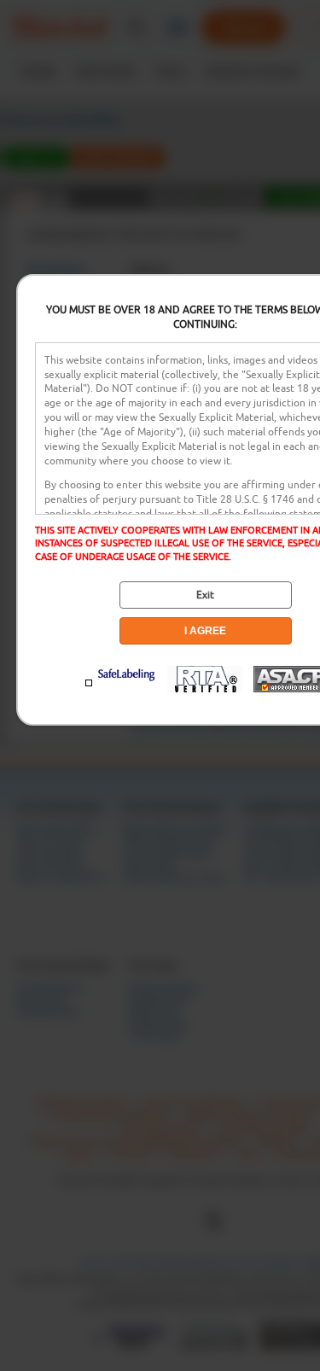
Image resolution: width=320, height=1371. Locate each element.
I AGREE (205, 631)
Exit (205, 595)
